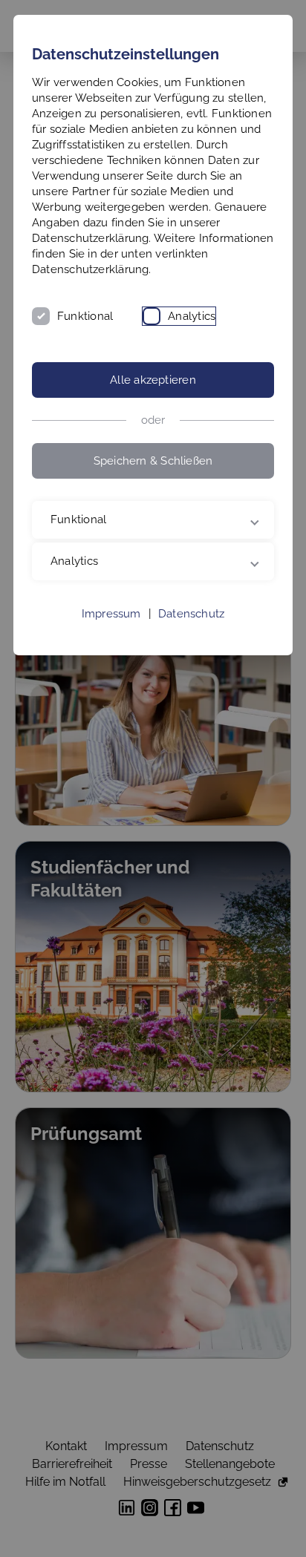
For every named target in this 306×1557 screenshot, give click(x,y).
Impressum (111, 629)
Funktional (85, 316)
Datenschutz (191, 629)
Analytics (191, 316)
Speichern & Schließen (153, 461)
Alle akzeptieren (153, 380)
